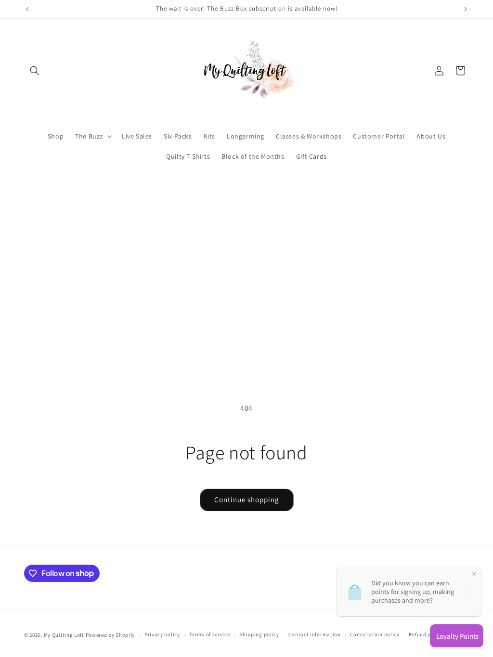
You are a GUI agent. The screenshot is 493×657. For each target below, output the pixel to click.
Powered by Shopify (110, 635)
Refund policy (426, 634)
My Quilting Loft (65, 635)
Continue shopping (246, 499)
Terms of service (209, 634)
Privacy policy (162, 634)
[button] (34, 70)
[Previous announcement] (27, 9)
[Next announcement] (465, 9)
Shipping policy (259, 634)
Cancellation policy (374, 634)
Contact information (314, 634)
